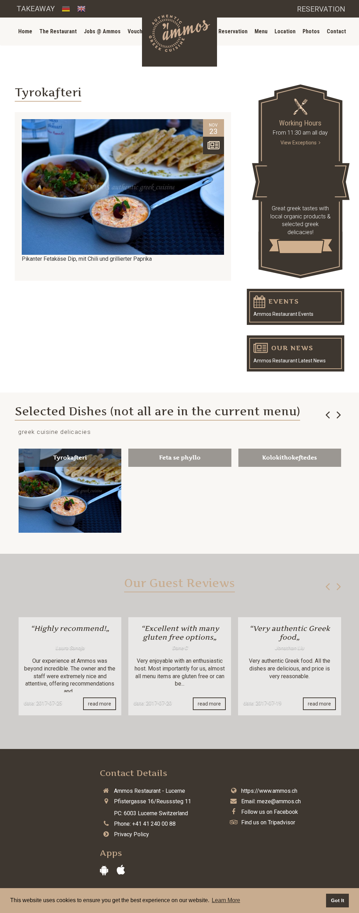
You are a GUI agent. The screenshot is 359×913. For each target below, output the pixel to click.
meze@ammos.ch (279, 801)
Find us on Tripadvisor (268, 822)
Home (25, 31)
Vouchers (139, 31)
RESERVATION (321, 9)
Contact (336, 31)
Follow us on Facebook (269, 812)
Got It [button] (337, 900)
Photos (311, 31)
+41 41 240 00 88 (154, 823)
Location (285, 31)
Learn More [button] (226, 900)
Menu (261, 31)
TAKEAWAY (35, 9)
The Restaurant (58, 31)
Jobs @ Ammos (102, 31)
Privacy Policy (131, 834)
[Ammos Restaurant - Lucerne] (179, 33)
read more (99, 704)
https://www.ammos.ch (269, 791)
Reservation (233, 31)
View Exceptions (299, 142)
